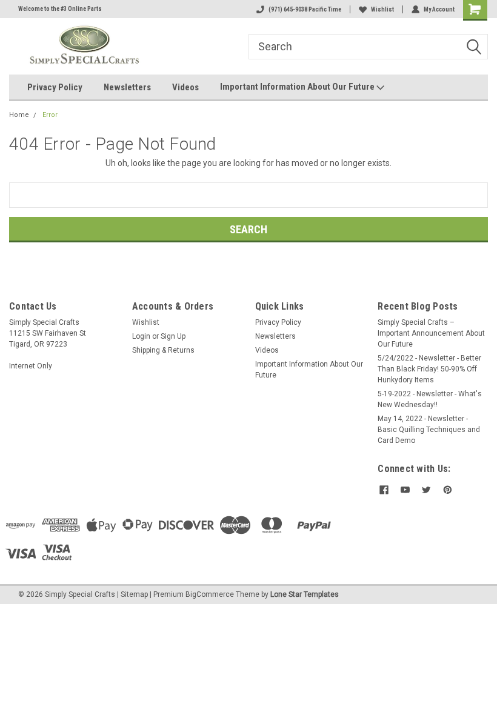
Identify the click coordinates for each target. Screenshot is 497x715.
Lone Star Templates (304, 594)
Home (19, 115)
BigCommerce (209, 594)
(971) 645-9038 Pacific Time (305, 9)
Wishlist (382, 9)
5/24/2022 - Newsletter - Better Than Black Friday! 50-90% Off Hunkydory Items (429, 369)
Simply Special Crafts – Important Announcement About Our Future (431, 333)
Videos (185, 87)
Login (141, 336)
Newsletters (127, 87)
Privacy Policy (54, 87)
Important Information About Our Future (298, 86)
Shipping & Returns (163, 350)
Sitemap (134, 594)
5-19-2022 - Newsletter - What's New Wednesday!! (430, 399)
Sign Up (173, 336)
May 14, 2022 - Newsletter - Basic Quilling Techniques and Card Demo (429, 429)
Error (50, 115)
